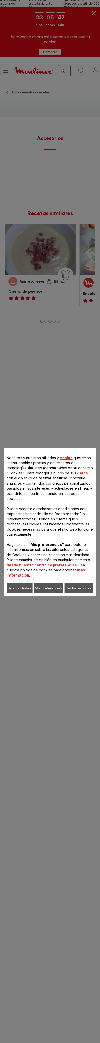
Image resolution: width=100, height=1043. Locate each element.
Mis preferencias (48, 588)
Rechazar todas (78, 588)
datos (82, 473)
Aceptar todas (19, 588)
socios (66, 457)
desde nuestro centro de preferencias (42, 565)
